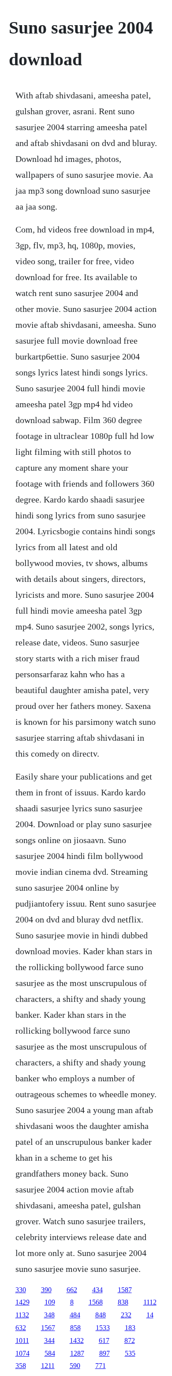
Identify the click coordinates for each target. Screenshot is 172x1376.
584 (50, 1353)
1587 (125, 1290)
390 (46, 1290)
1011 (22, 1340)
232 (126, 1315)
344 (49, 1340)
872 (129, 1340)
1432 (77, 1340)
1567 (48, 1327)
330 (20, 1290)
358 (20, 1365)
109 (50, 1302)
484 (75, 1315)
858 (75, 1327)
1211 (48, 1365)
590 (75, 1365)
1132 (22, 1315)
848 (100, 1315)
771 (100, 1365)
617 (104, 1340)
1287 (77, 1353)
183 (130, 1327)
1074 (22, 1353)
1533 (103, 1327)
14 (149, 1315)
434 (97, 1290)
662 (72, 1290)
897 (104, 1353)
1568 (96, 1302)
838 (123, 1302)
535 (130, 1353)
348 (49, 1315)
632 (20, 1327)
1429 (22, 1302)
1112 (150, 1302)
